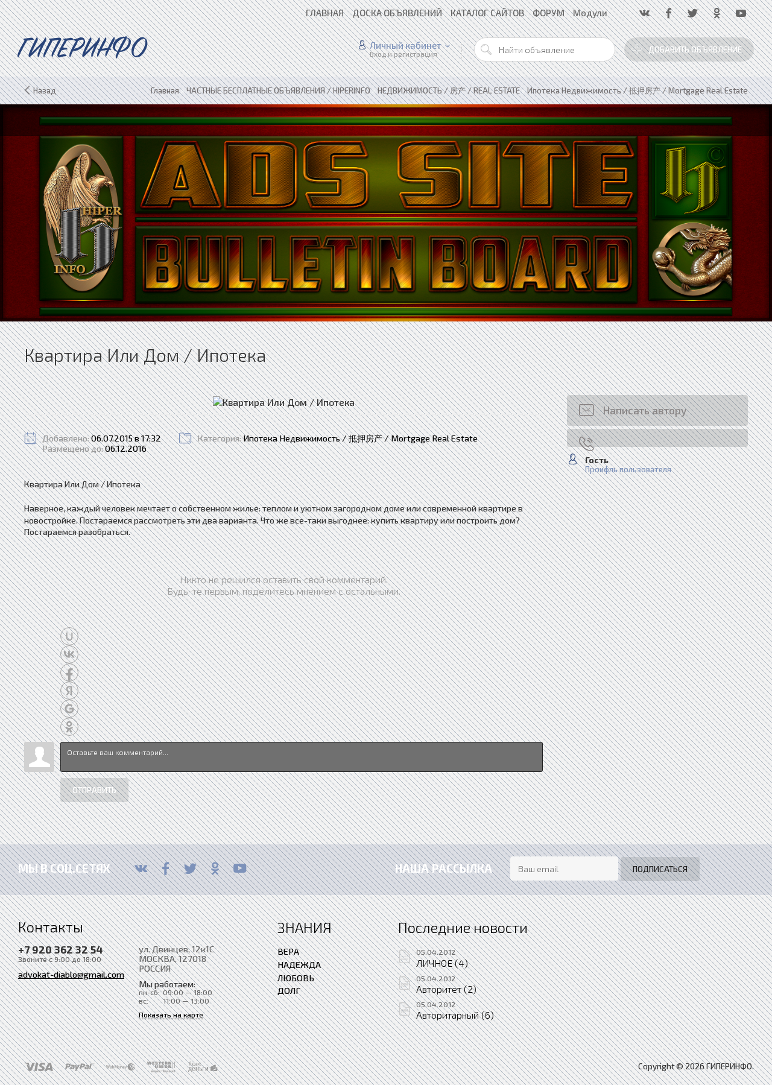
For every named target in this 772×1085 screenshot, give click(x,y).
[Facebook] (165, 868)
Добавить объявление (695, 49)
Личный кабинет (405, 45)
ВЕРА (288, 951)
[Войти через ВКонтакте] (69, 654)
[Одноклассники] (215, 868)
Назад (44, 90)
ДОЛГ (288, 990)
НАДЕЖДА (299, 964)
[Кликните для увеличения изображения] (284, 402)
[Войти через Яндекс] (69, 691)
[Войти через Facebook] (69, 672)
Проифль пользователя (628, 469)
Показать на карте (171, 1015)
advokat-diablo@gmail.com (71, 974)
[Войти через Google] (69, 709)
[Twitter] (190, 868)
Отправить (94, 790)
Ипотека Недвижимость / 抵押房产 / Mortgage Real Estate (360, 438)
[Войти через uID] (69, 636)
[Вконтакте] (140, 868)
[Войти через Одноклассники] (69, 727)
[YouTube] (239, 868)
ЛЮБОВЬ (295, 977)
